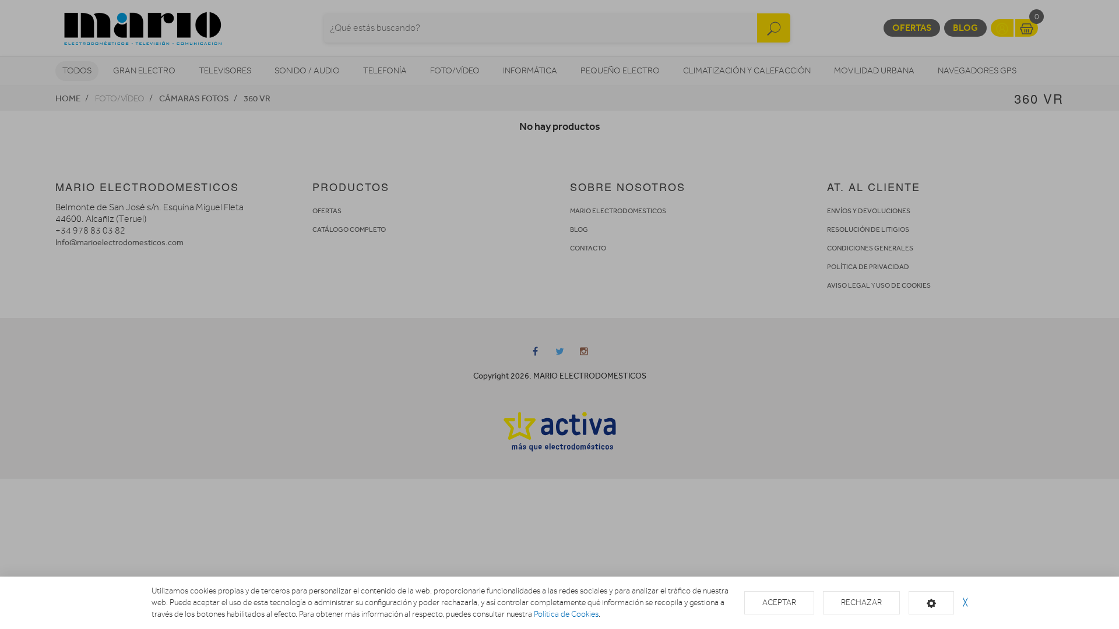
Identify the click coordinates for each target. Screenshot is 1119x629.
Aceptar (779, 602)
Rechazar (861, 602)
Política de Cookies (566, 614)
